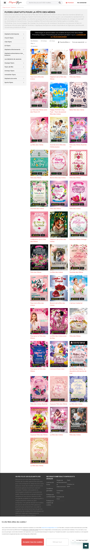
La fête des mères (36, 145)
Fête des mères (75, 208)
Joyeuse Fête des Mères (58, 404)
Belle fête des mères (77, 110)
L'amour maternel (76, 303)
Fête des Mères (75, 77)
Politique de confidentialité (50, 495)
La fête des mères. (37, 465)
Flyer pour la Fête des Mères (38, 370)
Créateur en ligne (70, 485)
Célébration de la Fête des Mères (38, 240)
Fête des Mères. (36, 178)
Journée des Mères (76, 272)
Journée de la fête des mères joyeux (58, 146)
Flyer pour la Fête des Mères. (38, 337)
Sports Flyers (9, 82)
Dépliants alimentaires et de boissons (14, 54)
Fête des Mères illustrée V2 (78, 146)
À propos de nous (60, 498)
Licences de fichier (50, 483)
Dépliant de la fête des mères (58, 240)
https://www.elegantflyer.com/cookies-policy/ (49, 529)
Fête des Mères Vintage (78, 239)
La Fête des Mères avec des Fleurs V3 (38, 111)
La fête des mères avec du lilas (58, 337)
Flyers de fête (9, 67)
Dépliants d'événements (12, 49)
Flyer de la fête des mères (37, 78)
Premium (71, 2)
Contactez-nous (60, 492)
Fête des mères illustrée (38, 404)
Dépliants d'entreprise (12, 34)
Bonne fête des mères (58, 178)
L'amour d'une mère (57, 369)
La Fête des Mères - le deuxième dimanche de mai (78, 371)
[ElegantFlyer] (15, 2)
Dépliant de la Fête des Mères (58, 78)
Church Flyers (9, 38)
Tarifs (68, 480)
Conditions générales (49, 489)
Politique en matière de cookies (50, 503)
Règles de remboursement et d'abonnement (60, 483)
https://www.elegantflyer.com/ (49, 527)
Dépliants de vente (11, 78)
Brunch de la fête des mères (57, 304)
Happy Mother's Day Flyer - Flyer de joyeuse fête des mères (58, 112)
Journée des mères (37, 208)
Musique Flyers (9, 63)
